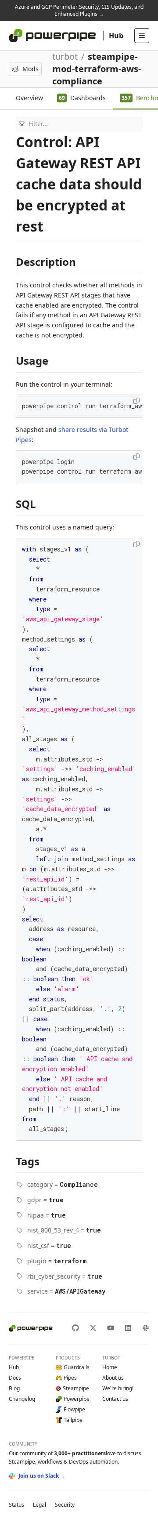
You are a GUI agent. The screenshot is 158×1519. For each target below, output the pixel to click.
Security (65, 1504)
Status (16, 1504)
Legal (39, 1504)
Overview (29, 98)
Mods (30, 69)
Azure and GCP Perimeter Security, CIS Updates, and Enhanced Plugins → (79, 10)
